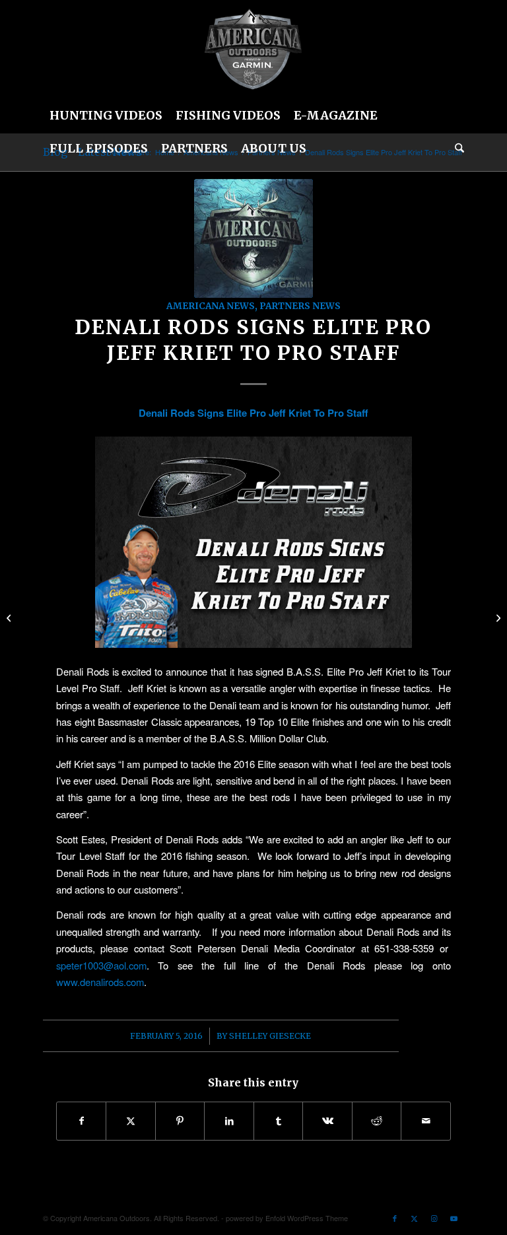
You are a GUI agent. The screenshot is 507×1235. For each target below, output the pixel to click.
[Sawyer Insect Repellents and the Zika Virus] (497, 617)
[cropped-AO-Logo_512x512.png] (253, 49)
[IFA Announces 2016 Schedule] (10, 617)
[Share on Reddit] (377, 1120)
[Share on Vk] (327, 1120)
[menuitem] (106, 115)
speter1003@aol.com (101, 965)
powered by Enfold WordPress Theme (287, 1218)
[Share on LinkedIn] (229, 1120)
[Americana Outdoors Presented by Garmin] (253, 238)
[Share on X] (130, 1120)
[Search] (456, 148)
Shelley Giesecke (270, 1036)
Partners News (300, 306)
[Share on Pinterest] (180, 1120)
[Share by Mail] (425, 1120)
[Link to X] (414, 1218)
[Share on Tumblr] (278, 1120)
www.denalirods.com (100, 982)
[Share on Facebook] (81, 1120)
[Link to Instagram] (434, 1218)
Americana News (210, 306)
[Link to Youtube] (454, 1218)
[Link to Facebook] (395, 1218)
